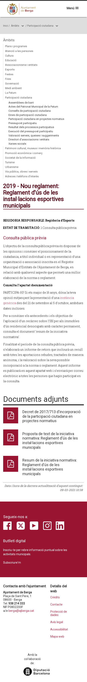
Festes (9, 74)
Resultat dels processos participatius (31, 127)
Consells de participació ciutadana (29, 110)
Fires (8, 78)
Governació (12, 83)
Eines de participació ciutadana (27, 115)
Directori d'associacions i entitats (28, 139)
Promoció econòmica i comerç (23, 153)
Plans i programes (16, 46)
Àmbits (15, 25)
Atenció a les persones (19, 51)
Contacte (56, 604)
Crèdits (55, 597)
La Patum (10, 92)
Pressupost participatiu (22, 123)
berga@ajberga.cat (21, 610)
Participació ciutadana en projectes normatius (36, 119)
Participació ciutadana (40, 25)
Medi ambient (13, 88)
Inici (5, 25)
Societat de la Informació (20, 157)
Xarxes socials (17, 143)
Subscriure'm (12, 562)
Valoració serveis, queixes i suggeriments (33, 135)
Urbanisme (11, 167)
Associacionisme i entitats (21, 64)
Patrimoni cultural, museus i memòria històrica (33, 148)
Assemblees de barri (21, 102)
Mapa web (57, 636)
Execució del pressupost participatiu (30, 131)
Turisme (10, 162)
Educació (10, 60)
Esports (10, 69)
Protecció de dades (58, 613)
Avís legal (56, 622)
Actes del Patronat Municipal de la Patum (33, 106)
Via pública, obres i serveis (21, 171)
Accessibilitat (59, 629)
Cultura (9, 55)
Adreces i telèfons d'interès (22, 176)
